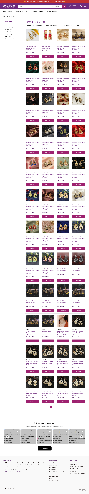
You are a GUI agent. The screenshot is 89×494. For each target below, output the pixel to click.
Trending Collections (37, 11)
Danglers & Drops (11, 16)
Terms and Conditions (54, 474)
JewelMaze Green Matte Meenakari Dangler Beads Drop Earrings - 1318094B (63, 143)
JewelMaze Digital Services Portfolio (12, 472)
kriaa (43, 43)
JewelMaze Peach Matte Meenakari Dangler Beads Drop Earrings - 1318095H (63, 47)
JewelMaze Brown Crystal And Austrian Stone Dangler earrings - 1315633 (32, 47)
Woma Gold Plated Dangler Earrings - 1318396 (61, 302)
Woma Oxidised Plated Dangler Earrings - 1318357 (62, 270)
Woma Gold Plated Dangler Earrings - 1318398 (30, 333)
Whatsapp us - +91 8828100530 (75, 463)
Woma (58, 267)
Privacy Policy (52, 469)
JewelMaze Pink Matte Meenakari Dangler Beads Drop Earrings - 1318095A (32, 111)
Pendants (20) (8, 34)
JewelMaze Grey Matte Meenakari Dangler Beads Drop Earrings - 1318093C (78, 175)
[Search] (64, 6)
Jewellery (18, 11)
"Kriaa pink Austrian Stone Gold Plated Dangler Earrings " (46, 46)
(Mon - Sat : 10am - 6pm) (76, 466)
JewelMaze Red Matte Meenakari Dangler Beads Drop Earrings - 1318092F (32, 239)
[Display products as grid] (81, 25)
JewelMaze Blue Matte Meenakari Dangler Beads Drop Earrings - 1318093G (32, 175)
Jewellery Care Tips (54, 480)
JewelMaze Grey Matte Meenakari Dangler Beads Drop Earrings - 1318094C (48, 143)
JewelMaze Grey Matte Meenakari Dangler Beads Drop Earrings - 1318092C (78, 239)
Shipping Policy (53, 465)
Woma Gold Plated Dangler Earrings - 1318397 (76, 302)
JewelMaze (29, 43)
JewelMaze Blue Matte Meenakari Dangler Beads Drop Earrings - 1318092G (78, 207)
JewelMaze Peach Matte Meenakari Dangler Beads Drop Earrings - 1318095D (63, 79)
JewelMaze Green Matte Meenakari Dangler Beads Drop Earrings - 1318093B (32, 207)
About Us (51, 463)
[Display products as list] (83, 25)
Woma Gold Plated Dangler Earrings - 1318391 (30, 302)
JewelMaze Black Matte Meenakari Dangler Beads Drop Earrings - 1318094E (78, 111)
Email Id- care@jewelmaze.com (78, 469)
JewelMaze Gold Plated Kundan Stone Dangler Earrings (77, 333)
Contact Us (73, 471)
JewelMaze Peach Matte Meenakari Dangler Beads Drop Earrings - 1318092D (63, 239)
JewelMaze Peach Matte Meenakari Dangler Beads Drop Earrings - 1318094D (32, 143)
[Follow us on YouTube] (85, 490)
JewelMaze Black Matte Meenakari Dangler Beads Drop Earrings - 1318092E (48, 239)
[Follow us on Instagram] (83, 490)
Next (81, 407)
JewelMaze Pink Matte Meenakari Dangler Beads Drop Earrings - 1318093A (48, 207)
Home (4, 11)
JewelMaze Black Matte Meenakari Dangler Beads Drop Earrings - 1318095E (48, 79)
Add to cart (32, 56)
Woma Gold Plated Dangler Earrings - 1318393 (46, 302)
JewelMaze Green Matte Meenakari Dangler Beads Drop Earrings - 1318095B (78, 79)
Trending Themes (51, 11)
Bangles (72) (8, 32)
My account (72, 7)
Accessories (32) (9, 36)
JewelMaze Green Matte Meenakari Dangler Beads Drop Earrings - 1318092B (32, 271)
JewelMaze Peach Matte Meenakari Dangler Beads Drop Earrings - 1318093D (63, 175)
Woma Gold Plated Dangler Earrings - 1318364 (76, 270)
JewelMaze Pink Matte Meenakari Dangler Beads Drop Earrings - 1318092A (48, 271)
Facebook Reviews (54, 476)
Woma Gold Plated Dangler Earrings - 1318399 (46, 333)
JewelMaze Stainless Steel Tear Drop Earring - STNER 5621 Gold (63, 333)
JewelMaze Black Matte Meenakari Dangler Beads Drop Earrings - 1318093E (48, 175)
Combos (10, 11)
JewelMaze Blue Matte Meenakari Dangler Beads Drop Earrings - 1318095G (78, 47)
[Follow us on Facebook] (80, 490)
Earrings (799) (8, 29)
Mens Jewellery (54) (10, 39)
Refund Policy (52, 467)
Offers (26, 11)
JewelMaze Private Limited (9, 488)
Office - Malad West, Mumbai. (77, 473)
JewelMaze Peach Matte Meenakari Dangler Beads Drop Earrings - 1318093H (78, 143)
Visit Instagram (44, 448)
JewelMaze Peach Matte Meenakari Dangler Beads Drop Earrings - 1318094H (48, 111)
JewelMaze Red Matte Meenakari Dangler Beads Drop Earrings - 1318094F (63, 111)
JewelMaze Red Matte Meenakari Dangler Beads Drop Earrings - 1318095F (32, 79)
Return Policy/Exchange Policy (57, 472)
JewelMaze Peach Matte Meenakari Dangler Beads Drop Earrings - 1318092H (63, 207)
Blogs (50, 478)
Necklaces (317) (9, 27)
